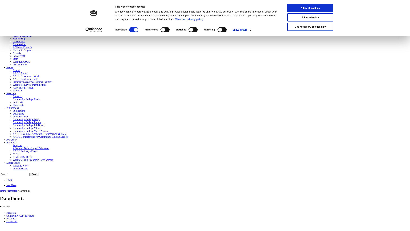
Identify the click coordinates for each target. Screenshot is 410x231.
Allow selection (310, 17)
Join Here (11, 185)
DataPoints (11, 221)
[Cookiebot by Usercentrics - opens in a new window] (94, 29)
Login (9, 180)
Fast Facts (11, 218)
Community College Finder (20, 215)
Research (11, 212)
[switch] (165, 29)
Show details (240, 29)
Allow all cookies (310, 8)
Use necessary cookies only (310, 26)
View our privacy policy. (189, 19)
